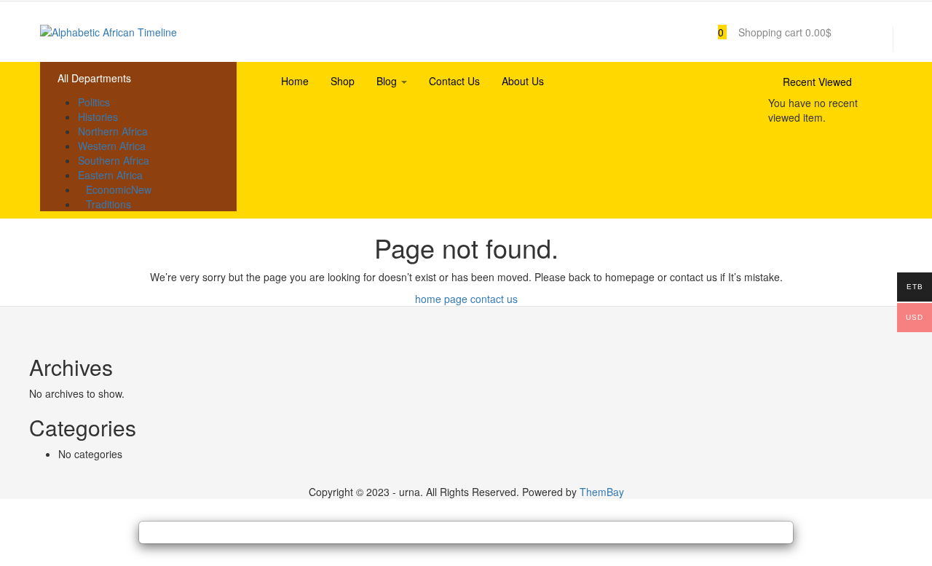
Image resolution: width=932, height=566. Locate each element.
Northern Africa (113, 131)
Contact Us (454, 81)
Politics (94, 102)
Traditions (108, 204)
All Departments (94, 78)
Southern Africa (113, 160)
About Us (523, 81)
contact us (494, 298)
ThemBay (602, 491)
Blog (388, 81)
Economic (118, 189)
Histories (98, 116)
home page (441, 298)
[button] (767, 32)
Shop (343, 81)
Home (295, 81)
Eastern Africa (110, 175)
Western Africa (112, 145)
